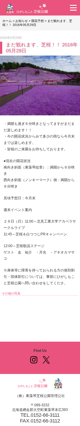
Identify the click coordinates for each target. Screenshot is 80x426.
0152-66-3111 (45, 415)
